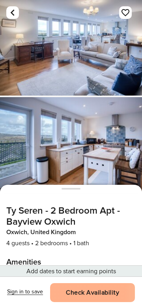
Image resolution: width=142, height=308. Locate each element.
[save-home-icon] (125, 12)
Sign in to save (25, 291)
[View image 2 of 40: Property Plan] (71, 145)
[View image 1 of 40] (71, 48)
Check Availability (92, 293)
